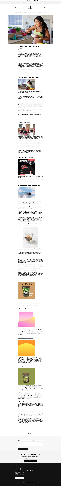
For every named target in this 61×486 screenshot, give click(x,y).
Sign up (30, 460)
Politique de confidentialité (29, 469)
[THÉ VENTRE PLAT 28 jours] (26, 355)
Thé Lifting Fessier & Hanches (27, 309)
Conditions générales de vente (30, 470)
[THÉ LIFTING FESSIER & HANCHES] (26, 326)
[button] (15, 7)
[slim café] (26, 298)
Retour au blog (30, 433)
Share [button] (19, 51)
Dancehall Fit (20, 176)
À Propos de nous (28, 466)
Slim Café (22, 279)
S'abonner (19, 478)
